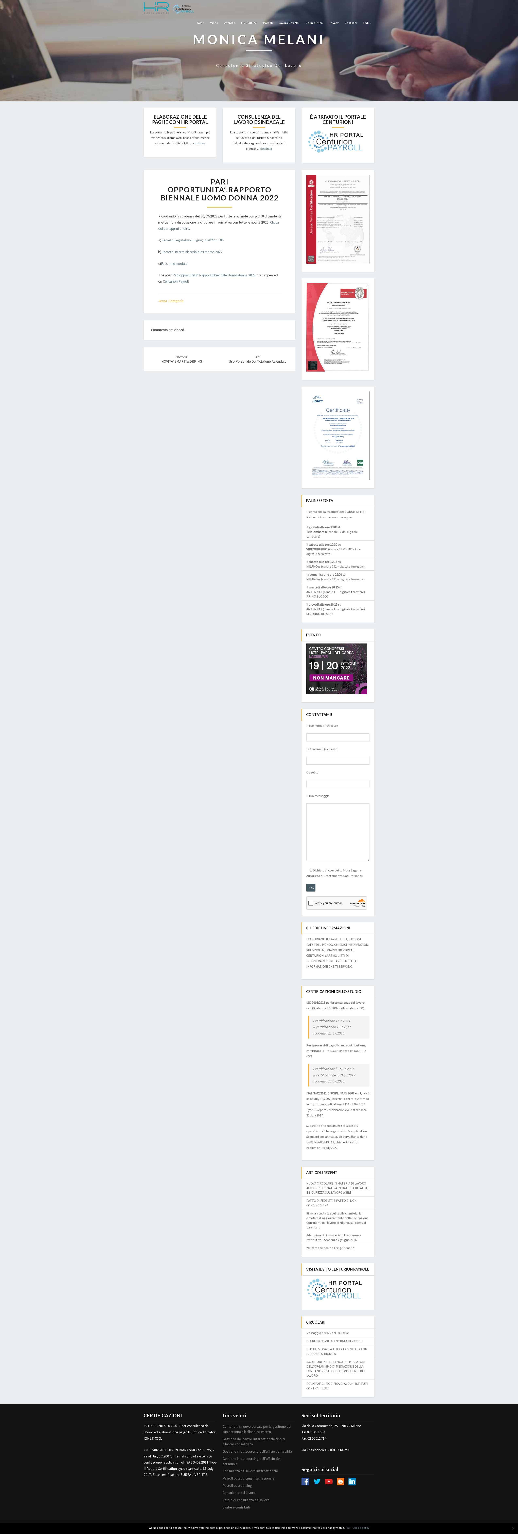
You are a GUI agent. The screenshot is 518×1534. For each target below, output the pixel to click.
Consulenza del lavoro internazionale (250, 1471)
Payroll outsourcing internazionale (248, 1478)
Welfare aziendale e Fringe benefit (330, 1248)
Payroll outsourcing (237, 1485)
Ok (348, 1527)
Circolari (315, 1322)
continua (199, 143)
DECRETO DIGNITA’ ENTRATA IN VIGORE (334, 1341)
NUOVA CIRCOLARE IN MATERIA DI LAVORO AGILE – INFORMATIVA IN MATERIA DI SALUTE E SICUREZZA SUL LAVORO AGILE (337, 1188)
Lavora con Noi (289, 23)
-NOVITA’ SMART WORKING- (181, 359)
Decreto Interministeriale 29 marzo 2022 (191, 251)
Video (214, 23)
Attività (229, 23)
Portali (268, 23)
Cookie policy (360, 1527)
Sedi (366, 23)
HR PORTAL (249, 23)
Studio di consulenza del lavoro (246, 1500)
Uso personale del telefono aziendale (257, 359)
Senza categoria (171, 300)
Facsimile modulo (174, 263)
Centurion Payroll (176, 281)
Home (200, 23)
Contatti (351, 23)
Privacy (334, 23)
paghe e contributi (236, 1507)
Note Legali (351, 870)
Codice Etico (314, 23)
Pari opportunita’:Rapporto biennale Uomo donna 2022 (214, 275)
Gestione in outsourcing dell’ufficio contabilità (257, 1451)
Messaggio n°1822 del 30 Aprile (327, 1333)
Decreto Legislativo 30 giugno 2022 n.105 (192, 240)
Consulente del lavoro (239, 1492)
